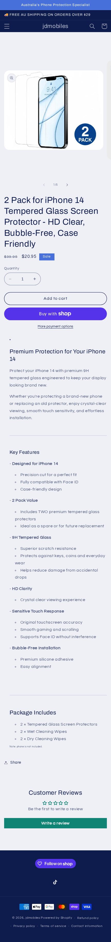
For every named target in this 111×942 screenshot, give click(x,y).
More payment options (55, 326)
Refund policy (88, 918)
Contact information (87, 926)
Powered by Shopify (56, 918)
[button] (7, 26)
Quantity (11, 268)
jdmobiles (33, 918)
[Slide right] (67, 185)
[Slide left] (44, 185)
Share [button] (15, 762)
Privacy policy (24, 926)
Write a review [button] (55, 823)
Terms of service (53, 926)
